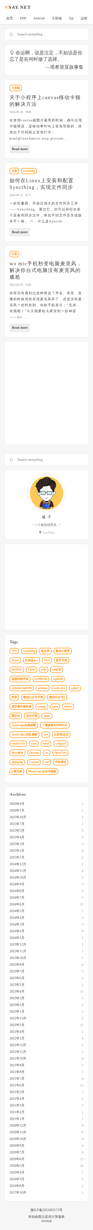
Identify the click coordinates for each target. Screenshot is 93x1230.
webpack (60, 743)
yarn (34, 743)
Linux (31, 669)
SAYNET (18, 7)
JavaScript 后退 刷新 (24, 734)
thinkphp (17, 762)
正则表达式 (61, 734)
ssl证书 (56, 669)
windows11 (18, 743)
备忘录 (45, 651)
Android (39, 18)
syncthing (29, 171)
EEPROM (41, 679)
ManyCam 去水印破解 (42, 771)
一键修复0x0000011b (55, 725)
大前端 (57, 18)
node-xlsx (59, 688)
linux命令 (17, 752)
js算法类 (16, 771)
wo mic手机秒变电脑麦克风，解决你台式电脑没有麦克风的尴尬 (46, 270)
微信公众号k (57, 697)
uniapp (41, 706)
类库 (14, 697)
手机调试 (60, 762)
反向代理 (31, 715)
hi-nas (15, 660)
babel (46, 743)
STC (14, 651)
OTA (47, 660)
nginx (46, 715)
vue (47, 762)
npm (55, 706)
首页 (9, 18)
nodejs (68, 706)
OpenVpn (60, 752)
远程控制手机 (20, 679)
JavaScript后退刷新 (23, 725)
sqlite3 (75, 688)
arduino (42, 688)
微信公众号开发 (33, 697)
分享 (14, 171)
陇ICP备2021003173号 (46, 1210)
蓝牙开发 (61, 660)
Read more (20, 149)
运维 (84, 18)
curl (45, 734)
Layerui (34, 762)
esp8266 (58, 679)
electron (34, 752)
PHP (23, 18)
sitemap (46, 1221)
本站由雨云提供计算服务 (46, 1217)
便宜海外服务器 (21, 706)
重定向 (15, 715)
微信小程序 (63, 651)
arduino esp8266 (21, 688)
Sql (71, 18)
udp (43, 669)
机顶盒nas (31, 660)
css (46, 752)
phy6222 (16, 669)
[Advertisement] (46, 393)
